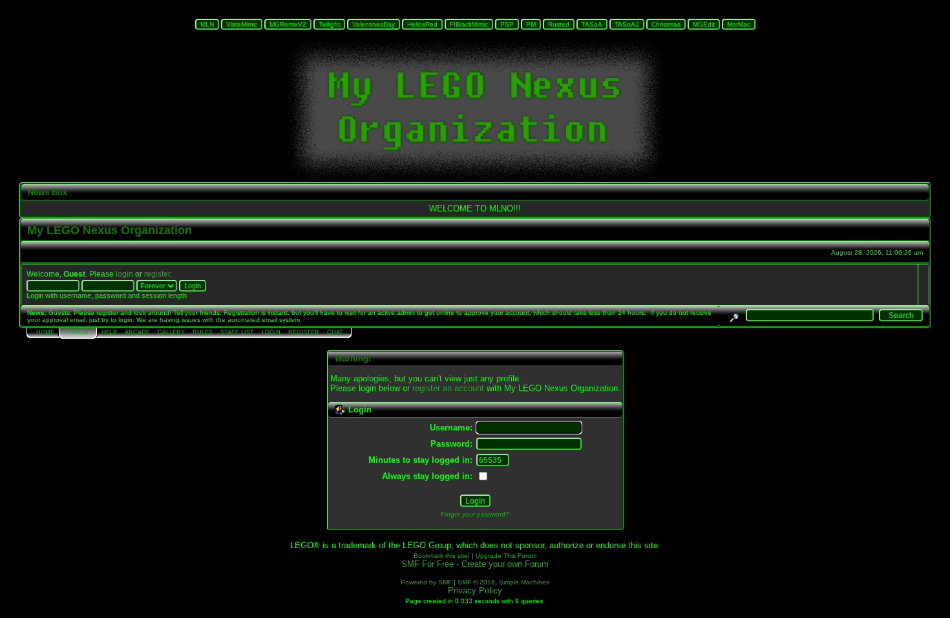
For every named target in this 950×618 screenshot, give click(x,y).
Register (303, 332)
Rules (203, 332)
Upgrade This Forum (506, 555)
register (157, 274)
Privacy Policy (475, 590)
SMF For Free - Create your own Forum (475, 564)
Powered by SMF (426, 582)
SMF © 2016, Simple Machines (503, 582)
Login (271, 332)
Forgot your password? (475, 514)
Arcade (137, 332)
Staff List (237, 332)
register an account (448, 388)
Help (109, 332)
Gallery (171, 332)
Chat (335, 332)
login (124, 274)
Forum (77, 332)
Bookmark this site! (442, 555)
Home (45, 332)
